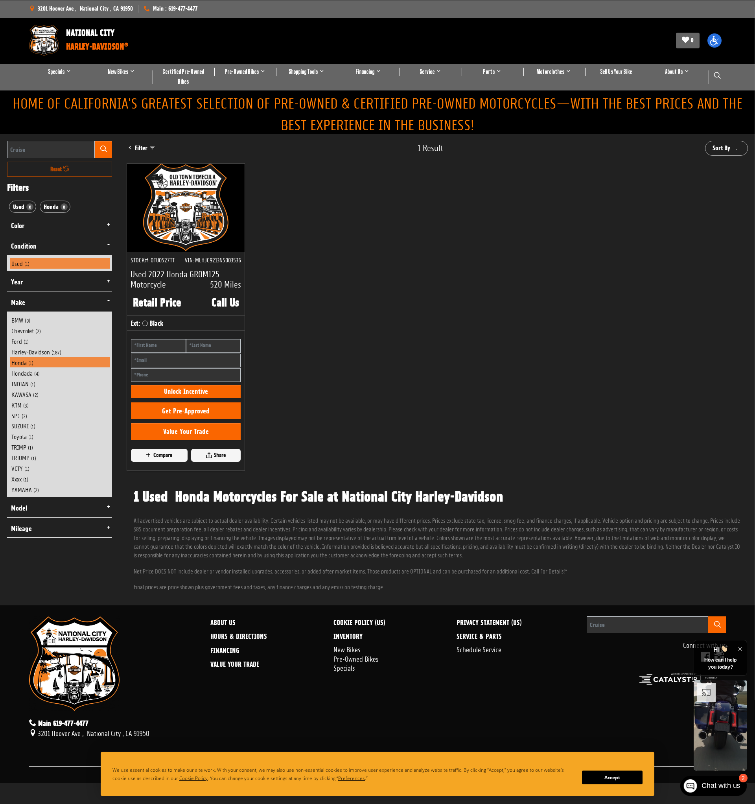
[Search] (103, 149)
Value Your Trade (186, 431)
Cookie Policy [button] (217, 778)
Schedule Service (479, 649)
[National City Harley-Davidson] (44, 40)
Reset (56, 169)
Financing (224, 651)
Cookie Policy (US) (359, 623)
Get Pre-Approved (186, 410)
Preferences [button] (380, 778)
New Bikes (347, 649)
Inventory (348, 636)
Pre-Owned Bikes (356, 658)
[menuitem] (60, 263)
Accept (612, 777)
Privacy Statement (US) (489, 623)
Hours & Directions (238, 636)
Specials (344, 667)
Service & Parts (479, 636)
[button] (714, 40)
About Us (223, 623)
